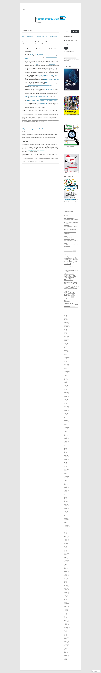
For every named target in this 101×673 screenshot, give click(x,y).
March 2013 (66, 518)
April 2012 (65, 533)
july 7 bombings (25, 118)
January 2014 (66, 504)
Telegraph (66, 301)
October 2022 (66, 369)
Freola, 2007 (42, 150)
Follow (66, 48)
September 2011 (66, 543)
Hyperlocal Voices (75, 286)
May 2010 (65, 565)
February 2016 (66, 469)
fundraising (38, 117)
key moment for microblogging (41, 103)
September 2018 (66, 427)
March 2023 (66, 362)
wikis (71, 307)
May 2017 (65, 449)
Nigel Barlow (43, 45)
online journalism (34, 114)
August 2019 (66, 413)
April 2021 (65, 389)
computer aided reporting (69, 255)
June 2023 (65, 360)
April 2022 (65, 378)
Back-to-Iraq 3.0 (52, 64)
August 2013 (66, 511)
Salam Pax (36, 59)
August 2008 (66, 595)
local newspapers (67, 290)
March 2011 (66, 551)
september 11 (55, 120)
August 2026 (66, 313)
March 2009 (66, 585)
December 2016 (66, 456)
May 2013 (65, 515)
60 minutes (46, 114)
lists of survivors (40, 54)
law (73, 258)
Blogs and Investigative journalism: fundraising (35, 129)
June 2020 (65, 400)
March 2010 (66, 568)
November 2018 (66, 424)
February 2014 (66, 502)
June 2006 (65, 631)
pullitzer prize (34, 120)
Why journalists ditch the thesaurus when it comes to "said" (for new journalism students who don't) (71, 224)
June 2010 (65, 564)
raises (37, 64)
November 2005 (66, 641)
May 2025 (65, 332)
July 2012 (65, 529)
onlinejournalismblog (69, 292)
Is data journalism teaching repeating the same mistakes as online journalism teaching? (71, 242)
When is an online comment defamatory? (71, 226)
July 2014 (65, 495)
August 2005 (66, 645)
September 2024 (66, 341)
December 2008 (66, 589)
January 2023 (66, 365)
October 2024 (66, 340)
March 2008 (66, 602)
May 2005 (65, 649)
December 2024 (66, 339)
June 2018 (65, 431)
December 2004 (66, 656)
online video (73, 263)
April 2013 (65, 516)
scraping (65, 297)
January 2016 (66, 470)
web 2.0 (72, 306)
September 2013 (66, 509)
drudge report (24, 117)
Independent (66, 287)
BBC (67, 272)
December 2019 (66, 409)
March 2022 (66, 379)
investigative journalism (53, 117)
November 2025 (66, 325)
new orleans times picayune (52, 118)
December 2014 (66, 488)
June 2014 (65, 497)
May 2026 (65, 318)
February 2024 (66, 351)
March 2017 (66, 452)
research (75, 264)
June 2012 (65, 530)
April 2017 (65, 451)
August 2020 (66, 399)
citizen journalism (44, 115)
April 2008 (65, 600)
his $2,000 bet (36, 87)
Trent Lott (25, 121)
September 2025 (66, 326)
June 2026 (65, 316)
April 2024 (65, 348)
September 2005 (66, 644)
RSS (72, 297)
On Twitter (66, 208)
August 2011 (66, 544)
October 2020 (66, 396)
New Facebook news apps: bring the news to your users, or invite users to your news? (71, 229)
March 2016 (66, 467)
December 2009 (66, 572)
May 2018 (65, 432)
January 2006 (66, 638)
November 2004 (66, 658)
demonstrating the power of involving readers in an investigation (39, 85)
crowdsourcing (50, 115)
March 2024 (66, 350)
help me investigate (68, 284)
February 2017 (66, 453)
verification (72, 304)
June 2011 (65, 547)
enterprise (30, 117)
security (68, 297)
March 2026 (66, 319)
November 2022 (66, 368)
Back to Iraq (56, 114)
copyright (74, 276)
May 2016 (65, 465)
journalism (70, 258)
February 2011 (66, 553)
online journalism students (69, 294)
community (76, 254)
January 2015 (66, 487)
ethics (71, 256)
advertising (44, 158)
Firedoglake (29, 159)
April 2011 (65, 550)
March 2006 (66, 635)
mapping (72, 290)
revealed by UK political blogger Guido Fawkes (48, 99)
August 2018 (66, 428)
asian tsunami (51, 114)
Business (71, 254)
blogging (23, 115)
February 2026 (66, 320)
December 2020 (66, 393)
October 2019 (66, 410)
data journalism (68, 280)
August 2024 (66, 343)
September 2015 (66, 476)
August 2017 (66, 445)
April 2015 (65, 483)
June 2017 (65, 448)
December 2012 (66, 522)
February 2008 (66, 603)
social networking (68, 298)
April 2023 (65, 361)
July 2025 (65, 329)
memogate (30, 118)
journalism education (72, 289)
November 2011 (66, 540)
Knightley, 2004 (31, 150)
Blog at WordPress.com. (26, 668)
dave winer (55, 115)
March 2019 (66, 420)
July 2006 (65, 630)
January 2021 (66, 392)
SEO (65, 265)
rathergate (45, 120)
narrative (75, 290)
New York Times (67, 291)
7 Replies (24, 131)
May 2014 (65, 498)
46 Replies (24, 38)
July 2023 (65, 358)
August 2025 (66, 327)
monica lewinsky (40, 118)
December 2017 (66, 439)
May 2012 (65, 532)
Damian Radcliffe (66, 278)
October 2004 (66, 659)
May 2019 (65, 417)
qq (37, 120)
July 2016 (65, 462)
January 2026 (66, 322)
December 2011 (66, 539)
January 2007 (66, 621)
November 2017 (66, 441)
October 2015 (66, 474)
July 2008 (65, 596)
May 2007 (65, 616)
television (73, 265)
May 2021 (65, 388)
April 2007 (65, 617)
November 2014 (66, 490)
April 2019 (65, 418)
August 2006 (66, 628)
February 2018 (66, 437)
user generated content (69, 266)
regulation (71, 264)
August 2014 (66, 494)
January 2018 (66, 438)
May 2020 (65, 402)
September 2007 (66, 610)
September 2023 (66, 357)
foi (70, 282)
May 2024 (65, 347)
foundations (34, 159)
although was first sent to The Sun (40, 76)
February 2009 (66, 586)
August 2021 (66, 385)
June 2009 (65, 581)
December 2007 (66, 606)
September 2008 (66, 593)
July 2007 (65, 613)
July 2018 (65, 430)
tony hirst (65, 301)
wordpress (73, 307)
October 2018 (66, 425)
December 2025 (66, 323)
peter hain (29, 120)
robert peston (50, 120)
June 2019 (65, 416)
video (76, 266)
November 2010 (66, 557)
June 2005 (65, 648)
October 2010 (66, 558)
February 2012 (66, 536)
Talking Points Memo (26, 161)
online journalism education (69, 293)
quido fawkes (40, 120)
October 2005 (66, 642)
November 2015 (66, 473)
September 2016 (66, 460)
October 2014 (66, 491)
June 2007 (65, 614)
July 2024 (65, 344)
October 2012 (66, 525)
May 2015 (65, 481)
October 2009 (66, 575)
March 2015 (66, 484)
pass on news (32, 54)
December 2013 (66, 505)
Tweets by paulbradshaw (68, 211)
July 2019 (65, 414)
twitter (39, 114)
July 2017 (65, 446)
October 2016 (66, 459)
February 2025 (66, 336)
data (70, 278)
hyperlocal (66, 257)
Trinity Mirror (67, 303)
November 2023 (66, 355)
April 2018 (65, 434)
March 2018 (66, 435)
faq (77, 256)
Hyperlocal (67, 286)
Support (24, 9)
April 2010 (65, 567)
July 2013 (65, 512)
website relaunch (67, 307)
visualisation (67, 306)
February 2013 (66, 519)
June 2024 (65, 346)
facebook (33, 117)
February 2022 (66, 381)
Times (73, 301)
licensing (57, 159)
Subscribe (75, 31)
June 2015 (65, 480)
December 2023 (66, 354)
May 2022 (65, 376)
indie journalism (44, 159)
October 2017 (66, 442)
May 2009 (65, 582)
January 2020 (66, 407)
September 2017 (66, 444)
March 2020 (66, 404)
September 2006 (66, 627)
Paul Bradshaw (41, 121)
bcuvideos (71, 271)
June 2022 (65, 375)
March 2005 (66, 652)
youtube (76, 307)
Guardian (75, 283)
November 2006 (66, 624)
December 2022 (66, 367)
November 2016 (66, 458)
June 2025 (65, 330)
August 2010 (66, 561)
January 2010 (66, 571)
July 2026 (65, 315)
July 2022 (65, 374)
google (65, 283)
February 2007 (66, 620)
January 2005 (66, 655)
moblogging (34, 118)
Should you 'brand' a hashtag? (69, 218)
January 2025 (66, 337)
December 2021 (66, 383)
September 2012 (66, 526)
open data (73, 295)
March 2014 (66, 501)
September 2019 (66, 411)
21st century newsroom (68, 270)
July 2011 (65, 546)
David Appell (24, 159)
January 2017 (66, 455)
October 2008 (66, 592)
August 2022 (66, 372)
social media (68, 265)
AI (64, 254)
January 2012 (66, 537)
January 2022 (66, 382)
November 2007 (66, 607)
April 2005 (65, 651)
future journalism (74, 282)
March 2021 (66, 390)
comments (66, 275)
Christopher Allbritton (37, 115)
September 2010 (66, 560)
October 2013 (66, 508)
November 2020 (66, 395)
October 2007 (66, 609)
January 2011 (66, 554)
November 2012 (66, 523)
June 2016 (65, 463)
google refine (70, 283)
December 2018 (66, 423)
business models (67, 272)
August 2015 (66, 477)
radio (67, 264)
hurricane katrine (46, 117)
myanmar (44, 118)
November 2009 (66, 574)
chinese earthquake (29, 115)
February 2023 (66, 364)
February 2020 (66, 406)
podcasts (76, 295)
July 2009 (65, 579)
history (41, 117)
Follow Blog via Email (68, 36)
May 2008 (65, 599)
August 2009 (66, 578)
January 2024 (66, 353)
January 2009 (66, 588)
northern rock (24, 120)
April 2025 (65, 333)
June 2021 (65, 386)
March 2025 (66, 334)
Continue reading (30, 155)
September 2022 (66, 371)
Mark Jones (37, 45)
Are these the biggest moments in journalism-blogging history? (39, 36)
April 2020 (65, 403)
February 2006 (66, 637)
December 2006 (66, 623)
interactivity (70, 257)
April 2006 (65, 634)
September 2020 (66, 397)
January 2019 (66, 421)
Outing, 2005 (36, 150)
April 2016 (65, 466)
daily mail (74, 277)
